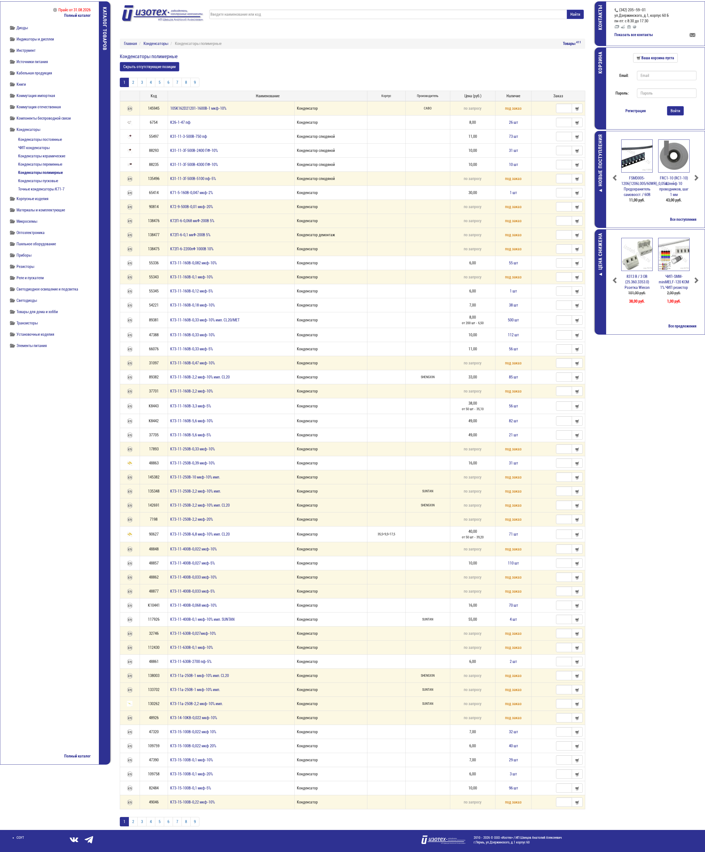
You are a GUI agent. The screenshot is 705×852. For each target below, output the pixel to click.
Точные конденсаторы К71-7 (41, 189)
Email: (624, 75)
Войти (675, 111)
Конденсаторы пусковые (38, 181)
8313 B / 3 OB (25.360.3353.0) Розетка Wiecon (637, 282)
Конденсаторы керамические (41, 156)
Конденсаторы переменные (40, 164)
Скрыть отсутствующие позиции (149, 66)
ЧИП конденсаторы (34, 148)
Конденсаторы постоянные (40, 139)
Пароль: (622, 93)
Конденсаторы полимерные (40, 172)
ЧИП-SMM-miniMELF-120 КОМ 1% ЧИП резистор (674, 282)
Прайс (74, 10)
